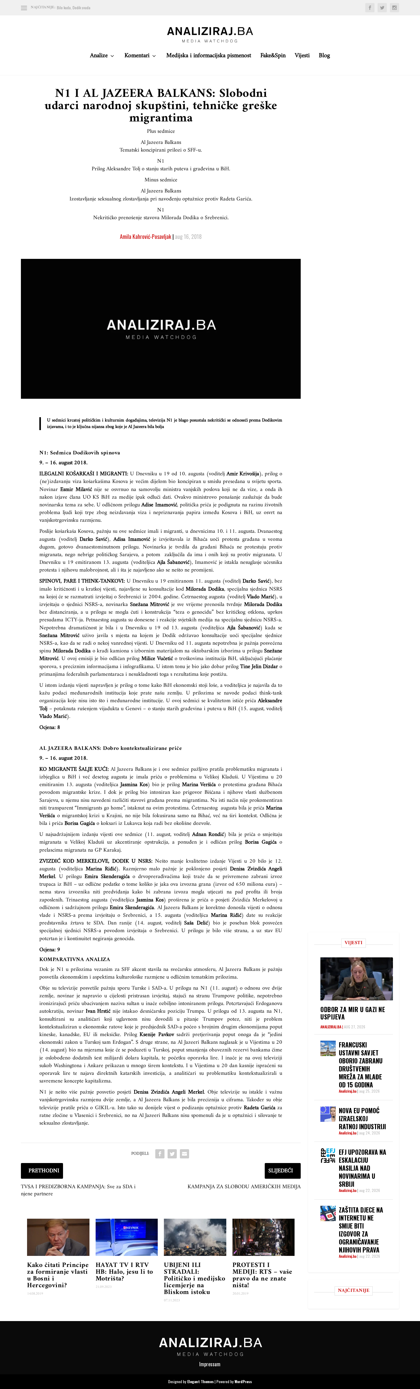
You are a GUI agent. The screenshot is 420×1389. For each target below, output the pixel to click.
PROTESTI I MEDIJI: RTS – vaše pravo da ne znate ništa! (262, 1275)
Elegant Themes (200, 1381)
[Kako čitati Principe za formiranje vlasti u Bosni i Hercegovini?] (58, 1237)
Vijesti (302, 57)
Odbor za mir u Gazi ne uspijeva (352, 1013)
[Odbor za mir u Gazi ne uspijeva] (356, 978)
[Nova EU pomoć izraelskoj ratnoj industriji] (328, 1114)
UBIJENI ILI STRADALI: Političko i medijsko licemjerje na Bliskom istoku (194, 1278)
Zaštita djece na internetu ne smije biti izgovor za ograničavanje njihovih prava (361, 1229)
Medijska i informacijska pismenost (208, 57)
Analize (99, 57)
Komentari (137, 57)
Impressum (209, 1364)
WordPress (243, 1381)
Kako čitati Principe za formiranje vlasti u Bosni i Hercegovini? (58, 1275)
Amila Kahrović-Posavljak (145, 236)
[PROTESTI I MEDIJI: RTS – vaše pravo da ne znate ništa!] (263, 1237)
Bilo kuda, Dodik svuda (73, 7)
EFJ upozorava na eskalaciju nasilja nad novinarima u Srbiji (362, 1168)
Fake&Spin (273, 57)
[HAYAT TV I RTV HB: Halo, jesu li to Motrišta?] (127, 1237)
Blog (324, 57)
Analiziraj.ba (330, 1026)
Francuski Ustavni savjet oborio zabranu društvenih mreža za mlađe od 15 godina (360, 1064)
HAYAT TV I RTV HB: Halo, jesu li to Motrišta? (124, 1272)
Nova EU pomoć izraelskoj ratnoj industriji (362, 1118)
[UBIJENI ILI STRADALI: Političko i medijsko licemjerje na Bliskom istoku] (195, 1237)
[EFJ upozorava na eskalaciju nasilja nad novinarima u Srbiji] (328, 1155)
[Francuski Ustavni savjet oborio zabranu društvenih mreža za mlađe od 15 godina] (328, 1048)
